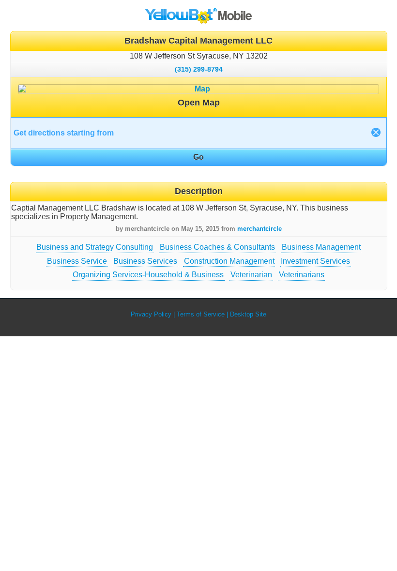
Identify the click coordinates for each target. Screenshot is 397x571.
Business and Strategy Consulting (94, 247)
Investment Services (315, 261)
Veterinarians (301, 274)
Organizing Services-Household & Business (148, 274)
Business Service (77, 261)
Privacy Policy (151, 314)
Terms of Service (201, 314)
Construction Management (229, 261)
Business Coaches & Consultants (217, 247)
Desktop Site (248, 314)
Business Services (145, 261)
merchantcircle (259, 228)
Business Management (321, 247)
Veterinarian (251, 274)
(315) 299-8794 (199, 69)
